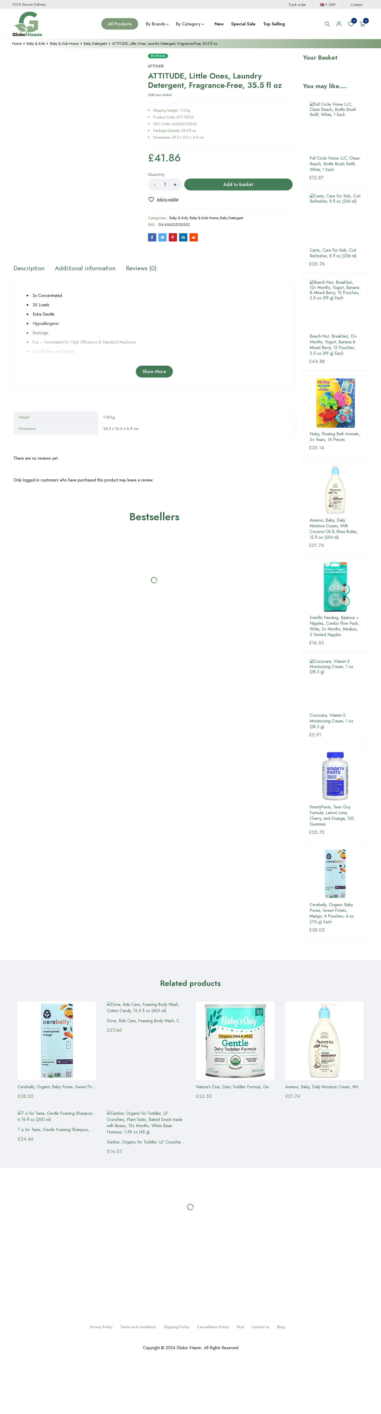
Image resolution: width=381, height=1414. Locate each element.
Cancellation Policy (213, 1327)
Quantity (156, 174)
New (219, 24)
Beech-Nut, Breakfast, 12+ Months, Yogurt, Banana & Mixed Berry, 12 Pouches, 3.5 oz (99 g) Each (333, 344)
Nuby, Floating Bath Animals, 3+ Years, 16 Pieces (335, 437)
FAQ (240, 1327)
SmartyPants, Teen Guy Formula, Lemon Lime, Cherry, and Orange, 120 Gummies (332, 815)
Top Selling (274, 24)
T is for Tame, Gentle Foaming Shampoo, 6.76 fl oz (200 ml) (71, 1130)
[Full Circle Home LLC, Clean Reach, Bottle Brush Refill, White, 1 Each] (335, 127)
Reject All (67, 1392)
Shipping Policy (176, 1327)
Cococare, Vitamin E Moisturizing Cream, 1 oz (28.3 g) (331, 721)
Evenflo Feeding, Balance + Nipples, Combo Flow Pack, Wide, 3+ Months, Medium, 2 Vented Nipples (334, 626)
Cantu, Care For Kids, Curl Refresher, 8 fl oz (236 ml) (333, 253)
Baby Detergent (95, 43)
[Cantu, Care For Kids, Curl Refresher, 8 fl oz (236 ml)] (335, 219)
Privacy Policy (101, 1327)
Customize (33, 1392)
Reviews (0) (141, 268)
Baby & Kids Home (64, 43)
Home (17, 43)
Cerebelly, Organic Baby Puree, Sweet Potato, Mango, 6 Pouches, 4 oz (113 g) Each (332, 913)
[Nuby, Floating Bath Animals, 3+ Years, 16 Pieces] (335, 403)
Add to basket (238, 184)
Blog (281, 1327)
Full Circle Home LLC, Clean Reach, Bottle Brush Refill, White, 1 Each (335, 164)
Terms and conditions (138, 1327)
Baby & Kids (36, 43)
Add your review (160, 95)
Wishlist (354, 21)
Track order (272, 4)
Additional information (85, 268)
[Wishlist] (163, 199)
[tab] (29, 268)
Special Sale (243, 24)
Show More (154, 371)
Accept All (101, 1392)
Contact (356, 4)
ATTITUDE (156, 66)
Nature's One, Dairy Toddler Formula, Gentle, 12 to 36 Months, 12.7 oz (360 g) (266, 1087)
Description (29, 268)
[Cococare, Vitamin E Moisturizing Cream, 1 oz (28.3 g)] (335, 684)
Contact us (260, 1327)
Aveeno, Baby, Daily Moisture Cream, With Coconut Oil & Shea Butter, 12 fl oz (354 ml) (334, 528)
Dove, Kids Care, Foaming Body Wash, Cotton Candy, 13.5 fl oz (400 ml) (171, 1021)
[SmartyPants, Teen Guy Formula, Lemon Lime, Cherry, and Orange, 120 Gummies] (335, 776)
